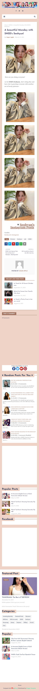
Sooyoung (5, 622)
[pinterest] (23, 11)
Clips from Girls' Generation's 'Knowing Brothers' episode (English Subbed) (22, 639)
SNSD (10, 25)
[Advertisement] (19, 465)
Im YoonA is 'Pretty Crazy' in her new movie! (23, 300)
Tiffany (25, 622)
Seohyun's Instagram (11, 235)
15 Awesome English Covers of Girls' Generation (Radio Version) (21, 494)
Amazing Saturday (8, 616)
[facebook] (16, 11)
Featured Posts (19, 616)
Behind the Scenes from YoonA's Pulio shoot (23, 292)
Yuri (4, 625)
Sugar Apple (10, 37)
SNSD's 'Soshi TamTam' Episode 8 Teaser (23, 654)
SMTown (5, 619)
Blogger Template (31, 688)
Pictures (12, 239)
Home (6, 25)
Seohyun (19, 239)
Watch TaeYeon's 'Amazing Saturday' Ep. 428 (23, 510)
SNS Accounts (14, 619)
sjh (25, 239)
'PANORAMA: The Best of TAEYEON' (15, 597)
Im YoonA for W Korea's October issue (23, 284)
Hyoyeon (28, 616)
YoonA (32, 622)
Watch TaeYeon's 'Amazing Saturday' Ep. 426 (23, 502)
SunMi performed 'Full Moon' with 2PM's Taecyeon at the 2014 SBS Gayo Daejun (22, 394)
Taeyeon (19, 622)
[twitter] (19, 11)
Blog (16, 688)
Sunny (12, 622)
